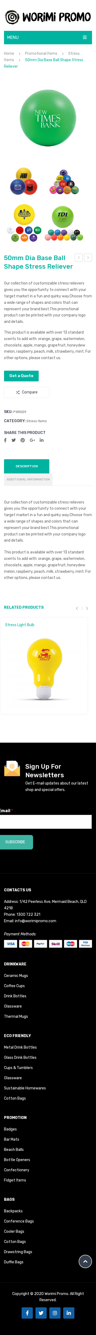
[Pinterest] (23, 440)
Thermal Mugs (16, 1016)
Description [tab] (27, 466)
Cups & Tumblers (18, 1068)
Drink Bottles (15, 996)
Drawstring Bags (18, 1252)
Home (9, 53)
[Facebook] (5, 440)
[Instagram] (55, 1313)
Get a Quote (21, 375)
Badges (10, 1129)
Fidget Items (15, 1180)
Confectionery (16, 1170)
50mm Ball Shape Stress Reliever (88, 258)
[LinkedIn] (41, 440)
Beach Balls (14, 1149)
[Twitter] (13, 440)
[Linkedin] (68, 1313)
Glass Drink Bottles (20, 1057)
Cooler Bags (14, 1231)
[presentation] (79, 608)
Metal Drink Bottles (20, 1047)
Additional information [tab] (28, 479)
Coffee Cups (14, 986)
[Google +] (32, 440)
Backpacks (13, 1211)
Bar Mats (11, 1139)
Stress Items (36, 421)
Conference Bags (19, 1221)
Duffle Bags (13, 1262)
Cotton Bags (15, 1098)
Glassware (13, 1006)
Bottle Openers (17, 1160)
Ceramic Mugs (16, 975)
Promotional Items (41, 53)
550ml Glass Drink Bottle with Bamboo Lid (79, 258)
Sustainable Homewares (25, 1088)
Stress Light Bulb (19, 625)
